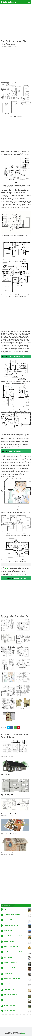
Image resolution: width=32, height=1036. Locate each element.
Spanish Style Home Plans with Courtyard (14, 936)
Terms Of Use (21, 1028)
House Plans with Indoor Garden (11, 962)
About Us (26, 1028)
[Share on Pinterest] (18, 727)
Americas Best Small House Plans (12, 978)
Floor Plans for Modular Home (11, 984)
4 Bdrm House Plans (9, 989)
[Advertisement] (16, 21)
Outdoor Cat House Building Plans (12, 946)
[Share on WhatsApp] (15, 727)
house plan (9, 455)
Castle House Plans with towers (11, 1000)
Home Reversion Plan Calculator (9, 853)
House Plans (4, 46)
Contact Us (10, 1028)
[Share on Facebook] (11, 727)
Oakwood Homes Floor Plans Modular (10, 813)
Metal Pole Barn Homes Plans (11, 994)
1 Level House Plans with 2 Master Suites (11, 755)
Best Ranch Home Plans (9, 1010)
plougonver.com (8, 1)
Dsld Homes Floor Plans (7, 794)
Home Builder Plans (8, 973)
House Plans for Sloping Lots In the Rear (13, 952)
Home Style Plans (8, 930)
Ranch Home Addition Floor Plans (12, 919)
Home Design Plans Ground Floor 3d (10, 833)
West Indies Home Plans (9, 1005)
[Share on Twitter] (8, 727)
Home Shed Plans (5, 774)
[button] (29, 2)
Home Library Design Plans (10, 968)
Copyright (15, 1028)
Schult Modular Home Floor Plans (12, 914)
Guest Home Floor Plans (9, 957)
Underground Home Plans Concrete (12, 925)
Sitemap (5, 1028)
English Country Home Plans (10, 909)
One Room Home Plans (9, 941)
